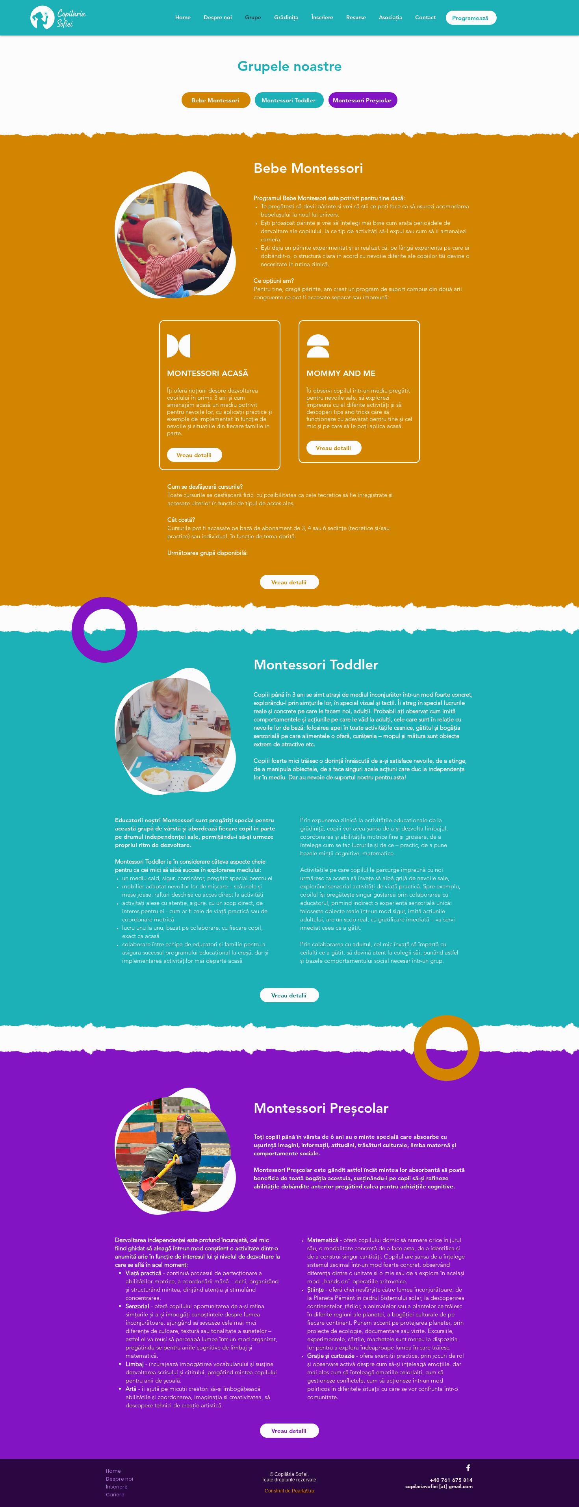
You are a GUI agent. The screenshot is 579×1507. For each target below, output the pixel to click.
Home (113, 1471)
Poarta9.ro (303, 1491)
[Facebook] (468, 1467)
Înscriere (117, 1486)
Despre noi (119, 1478)
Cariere (115, 1494)
